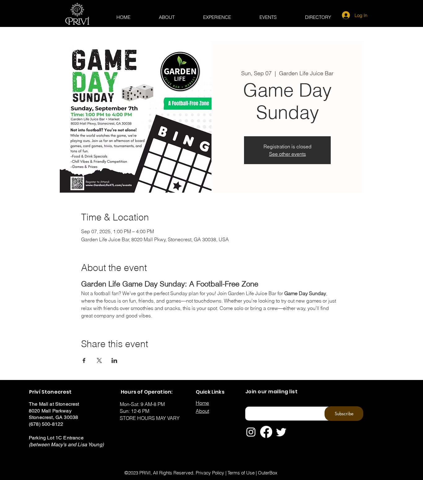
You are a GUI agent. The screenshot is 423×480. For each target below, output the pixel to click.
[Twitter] (281, 432)
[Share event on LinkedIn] (114, 360)
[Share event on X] (99, 360)
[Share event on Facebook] (84, 360)
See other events (287, 154)
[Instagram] (251, 432)
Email (249, 405)
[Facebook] (266, 432)
